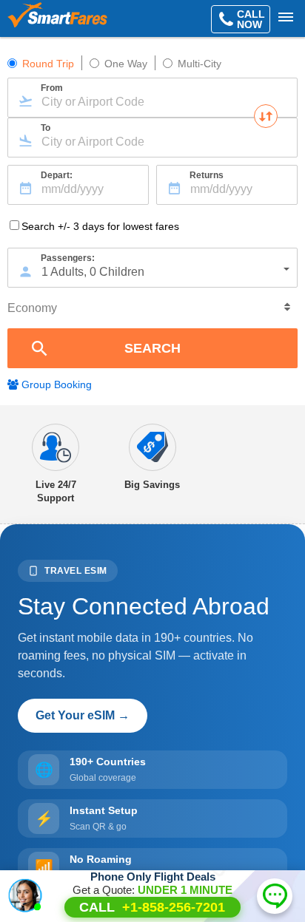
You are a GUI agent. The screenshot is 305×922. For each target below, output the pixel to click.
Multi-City (199, 64)
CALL (152, 907)
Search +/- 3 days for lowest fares (100, 226)
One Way (125, 64)
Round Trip (48, 64)
